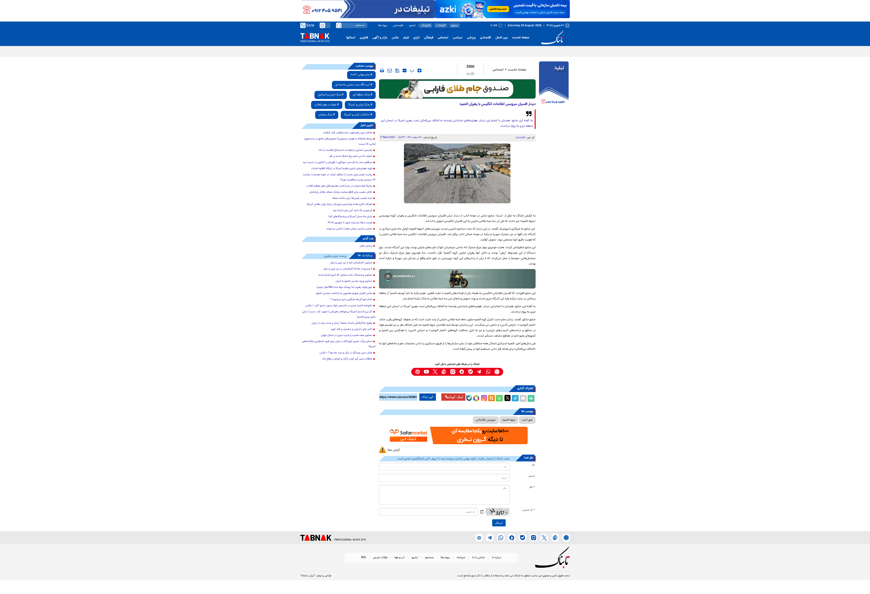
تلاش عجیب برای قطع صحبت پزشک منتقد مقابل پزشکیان (340, 192)
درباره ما (496, 557)
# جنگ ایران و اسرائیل (330, 95)
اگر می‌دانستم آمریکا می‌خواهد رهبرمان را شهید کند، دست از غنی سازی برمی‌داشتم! (339, 314)
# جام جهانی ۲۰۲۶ (361, 75)
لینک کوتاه (455, 397)
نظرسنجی (398, 25)
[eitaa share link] (491, 398)
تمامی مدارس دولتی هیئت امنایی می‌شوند (349, 229)
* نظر (532, 487)
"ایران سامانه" (307, 576)
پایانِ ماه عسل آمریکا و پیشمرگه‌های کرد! (350, 217)
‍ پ (411, 70)
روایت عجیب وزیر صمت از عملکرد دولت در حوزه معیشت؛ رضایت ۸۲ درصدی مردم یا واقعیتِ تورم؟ (339, 177)
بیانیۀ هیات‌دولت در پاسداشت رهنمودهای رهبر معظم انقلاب (339, 186)
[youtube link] (426, 372)
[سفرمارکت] (457, 435)
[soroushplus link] (461, 372)
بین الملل (501, 37)
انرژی (416, 37)
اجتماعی (443, 37)
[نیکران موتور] (457, 278)
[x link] (435, 372)
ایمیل (531, 476)
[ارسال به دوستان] (523, 398)
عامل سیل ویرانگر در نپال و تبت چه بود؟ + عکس (345, 353)
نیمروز (454, 25)
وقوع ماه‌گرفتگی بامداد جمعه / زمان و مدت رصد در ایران (342, 323)
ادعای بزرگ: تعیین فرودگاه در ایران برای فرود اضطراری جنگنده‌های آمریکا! (339, 344)
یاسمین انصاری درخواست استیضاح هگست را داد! (345, 150)
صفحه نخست (520, 37)
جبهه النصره (508, 420)
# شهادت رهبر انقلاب (326, 105)
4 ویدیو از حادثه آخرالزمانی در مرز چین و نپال (347, 269)
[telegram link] (479, 372)
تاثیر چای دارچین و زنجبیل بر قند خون (351, 329)
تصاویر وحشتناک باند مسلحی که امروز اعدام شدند (345, 275)
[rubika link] (497, 372)
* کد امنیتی (528, 510)
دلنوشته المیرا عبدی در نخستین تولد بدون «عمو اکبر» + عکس (338, 306)
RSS (363, 557)
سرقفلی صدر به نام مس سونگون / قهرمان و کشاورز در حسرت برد (337, 162)
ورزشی (471, 37)
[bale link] (470, 372)
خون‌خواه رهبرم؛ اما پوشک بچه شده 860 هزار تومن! (344, 287)
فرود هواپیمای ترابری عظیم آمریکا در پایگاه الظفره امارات (341, 169)
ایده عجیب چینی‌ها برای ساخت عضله (352, 198)
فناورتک (425, 25)
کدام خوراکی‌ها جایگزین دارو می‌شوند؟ (351, 300)
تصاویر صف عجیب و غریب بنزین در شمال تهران (346, 335)
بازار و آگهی (379, 37)
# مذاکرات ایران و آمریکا (358, 115)
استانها (350, 37)
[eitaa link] (444, 372)
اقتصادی (485, 37)
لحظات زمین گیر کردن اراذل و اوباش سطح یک (347, 359)
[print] (382, 70)
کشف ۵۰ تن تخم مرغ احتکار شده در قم (350, 156)
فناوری (364, 37)
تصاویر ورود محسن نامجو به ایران (354, 281)
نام (533, 465)
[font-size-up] (419, 70)
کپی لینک (427, 397)
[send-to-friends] (389, 70)
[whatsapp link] (488, 372)
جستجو (429, 557)
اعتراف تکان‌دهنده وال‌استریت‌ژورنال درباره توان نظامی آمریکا (339, 204)
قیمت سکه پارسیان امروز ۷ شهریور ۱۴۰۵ (350, 223)
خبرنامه (461, 557)
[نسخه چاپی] (531, 398)
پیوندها (382, 25)
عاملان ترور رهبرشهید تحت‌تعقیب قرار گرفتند (347, 133)
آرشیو (412, 25)
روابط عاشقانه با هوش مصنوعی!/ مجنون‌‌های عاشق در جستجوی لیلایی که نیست (340, 141)
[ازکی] (502, 9)
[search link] (338, 25)
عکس (395, 37)
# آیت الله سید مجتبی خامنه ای (353, 85)
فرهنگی (428, 37)
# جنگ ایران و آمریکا (360, 105)
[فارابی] (457, 89)
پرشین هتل (366, 246)
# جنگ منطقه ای (362, 95)
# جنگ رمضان (327, 115)
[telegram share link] (515, 398)
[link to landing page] (553, 37)
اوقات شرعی (380, 557)
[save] (397, 70)
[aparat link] (417, 372)
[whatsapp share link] (499, 398)
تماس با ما (478, 557)
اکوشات (440, 25)
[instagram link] (453, 372)
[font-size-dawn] (404, 70)
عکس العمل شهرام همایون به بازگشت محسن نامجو (344, 293)
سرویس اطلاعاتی (486, 420)
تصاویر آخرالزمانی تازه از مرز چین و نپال (351, 263)
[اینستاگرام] (483, 397)
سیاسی (457, 37)
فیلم (406, 37)
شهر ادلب (527, 420)
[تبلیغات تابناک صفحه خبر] (554, 84)
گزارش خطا (394, 450)
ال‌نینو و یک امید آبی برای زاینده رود (352, 211)
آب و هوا (399, 557)
